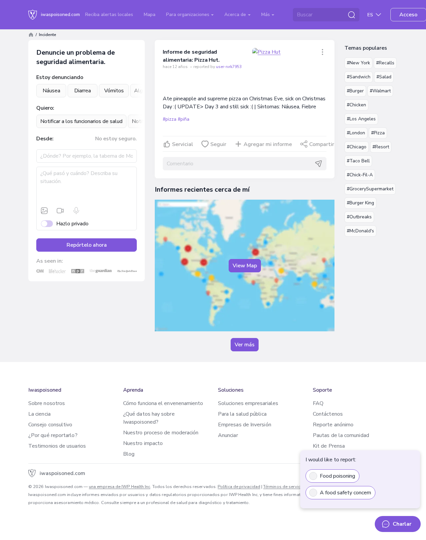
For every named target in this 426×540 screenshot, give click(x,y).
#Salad (383, 77)
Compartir (321, 144)
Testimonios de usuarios (57, 446)
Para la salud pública (242, 414)
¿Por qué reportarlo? (53, 435)
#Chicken (356, 105)
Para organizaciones (188, 14)
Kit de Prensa (329, 446)
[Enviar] (318, 164)
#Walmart (380, 91)
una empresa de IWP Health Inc (119, 487)
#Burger (355, 91)
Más (266, 14)
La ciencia (39, 414)
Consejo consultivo (50, 424)
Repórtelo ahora (87, 245)
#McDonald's (360, 231)
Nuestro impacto (143, 443)
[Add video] (60, 211)
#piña (183, 119)
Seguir (218, 144)
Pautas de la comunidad (341, 435)
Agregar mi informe (268, 144)
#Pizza (378, 133)
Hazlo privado (72, 223)
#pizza (169, 119)
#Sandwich (358, 77)
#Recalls (385, 63)
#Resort (380, 147)
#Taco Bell (358, 161)
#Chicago (356, 147)
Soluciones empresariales (248, 403)
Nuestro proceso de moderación (160, 432)
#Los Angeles (361, 119)
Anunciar (228, 435)
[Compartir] (322, 52)
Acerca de (235, 14)
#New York (358, 63)
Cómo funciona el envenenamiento (163, 403)
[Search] (351, 14)
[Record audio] (76, 211)
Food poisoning (337, 476)
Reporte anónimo (333, 424)
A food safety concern (345, 492)
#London (356, 133)
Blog (128, 454)
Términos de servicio (283, 487)
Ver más (245, 344)
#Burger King (360, 203)
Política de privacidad (239, 487)
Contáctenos (328, 414)
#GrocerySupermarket (370, 189)
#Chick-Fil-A (360, 175)
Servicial (182, 144)
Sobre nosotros (46, 403)
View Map (245, 265)
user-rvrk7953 (229, 66)
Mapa (149, 14)
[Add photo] (44, 211)
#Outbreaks (359, 217)
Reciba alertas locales (109, 14)
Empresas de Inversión (244, 424)
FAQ (318, 403)
